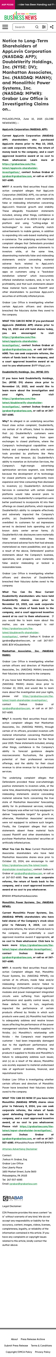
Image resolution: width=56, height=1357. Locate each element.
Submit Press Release (16, 1345)
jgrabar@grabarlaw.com (16, 708)
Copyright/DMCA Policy (19, 1351)
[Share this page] (52, 27)
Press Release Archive (33, 1339)
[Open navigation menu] (5, 27)
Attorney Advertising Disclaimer (19, 1149)
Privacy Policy (42, 1351)
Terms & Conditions (41, 1345)
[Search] (36, 27)
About (14, 1339)
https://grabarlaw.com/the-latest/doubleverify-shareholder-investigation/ (20, 632)
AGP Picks (7, 4)
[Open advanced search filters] (43, 27)
